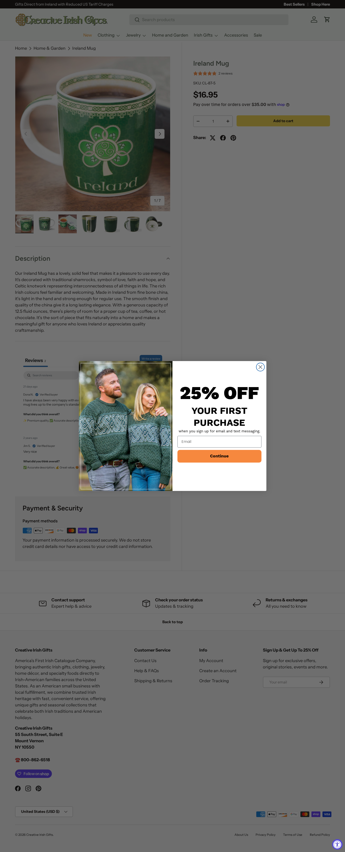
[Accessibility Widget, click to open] (337, 844)
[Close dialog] (260, 367)
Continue (219, 456)
